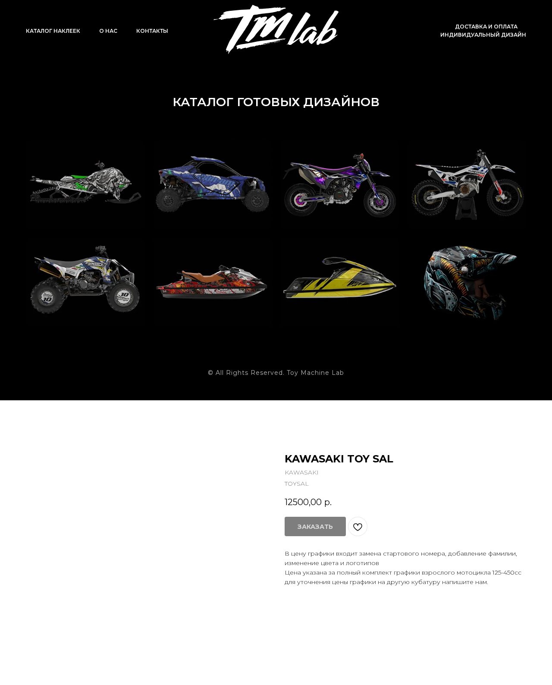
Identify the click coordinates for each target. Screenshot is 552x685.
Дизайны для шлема (449, 261)
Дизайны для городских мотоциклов (322, 169)
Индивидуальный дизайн (483, 34)
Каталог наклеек (53, 31)
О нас (108, 31)
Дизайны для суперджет (322, 261)
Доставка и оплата (486, 26)
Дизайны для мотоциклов (449, 164)
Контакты (152, 31)
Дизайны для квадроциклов (71, 261)
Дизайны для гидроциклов (195, 261)
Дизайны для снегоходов (68, 164)
